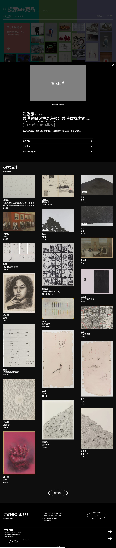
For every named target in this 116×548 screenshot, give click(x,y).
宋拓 (5, 370)
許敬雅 (28, 114)
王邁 (44, 391)
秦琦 (44, 321)
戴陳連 (6, 200)
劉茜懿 (45, 289)
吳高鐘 (6, 422)
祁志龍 (6, 315)
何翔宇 (45, 200)
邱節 (82, 332)
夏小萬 (6, 477)
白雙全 (83, 297)
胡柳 (44, 234)
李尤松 (6, 234)
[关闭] (112, 65)
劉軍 (5, 264)
